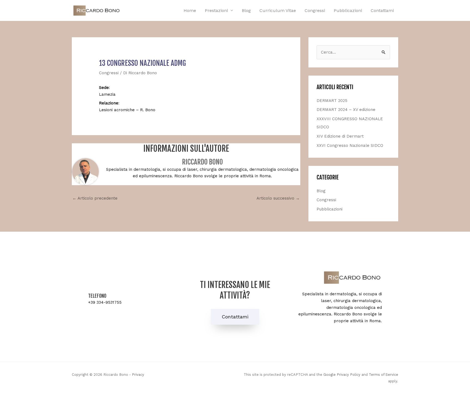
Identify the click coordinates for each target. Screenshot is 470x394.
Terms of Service (383, 375)
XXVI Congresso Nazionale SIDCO (350, 145)
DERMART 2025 (332, 100)
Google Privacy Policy (341, 375)
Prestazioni (216, 10)
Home (190, 10)
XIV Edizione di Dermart (340, 136)
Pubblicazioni (348, 10)
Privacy (138, 375)
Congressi (315, 10)
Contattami (382, 10)
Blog (246, 10)
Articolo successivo (278, 198)
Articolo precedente (95, 198)
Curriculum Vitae (277, 10)
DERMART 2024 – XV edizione (346, 109)
